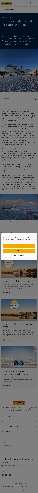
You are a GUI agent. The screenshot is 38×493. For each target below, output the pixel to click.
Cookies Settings (19, 255)
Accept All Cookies (19, 250)
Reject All (19, 246)
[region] (19, 246)
